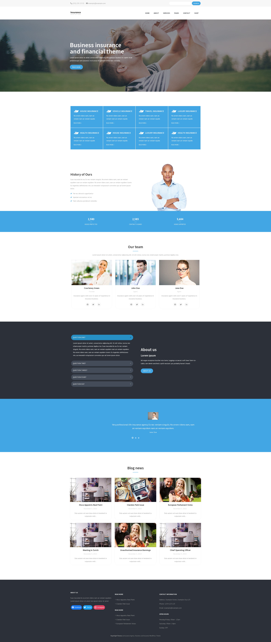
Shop (196, 13)
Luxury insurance (187, 111)
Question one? (79, 337)
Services (166, 13)
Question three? (80, 370)
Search (196, 3)
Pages (176, 13)
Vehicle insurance (122, 111)
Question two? (79, 363)
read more (77, 123)
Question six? (78, 384)
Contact (186, 13)
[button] (102, 337)
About (156, 13)
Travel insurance (154, 111)
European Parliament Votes (126, 624)
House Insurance (89, 111)
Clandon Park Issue (123, 604)
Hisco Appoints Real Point (125, 600)
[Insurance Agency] (75, 13)
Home (147, 13)
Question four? (79, 377)
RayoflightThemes (116, 636)
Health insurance (89, 132)
